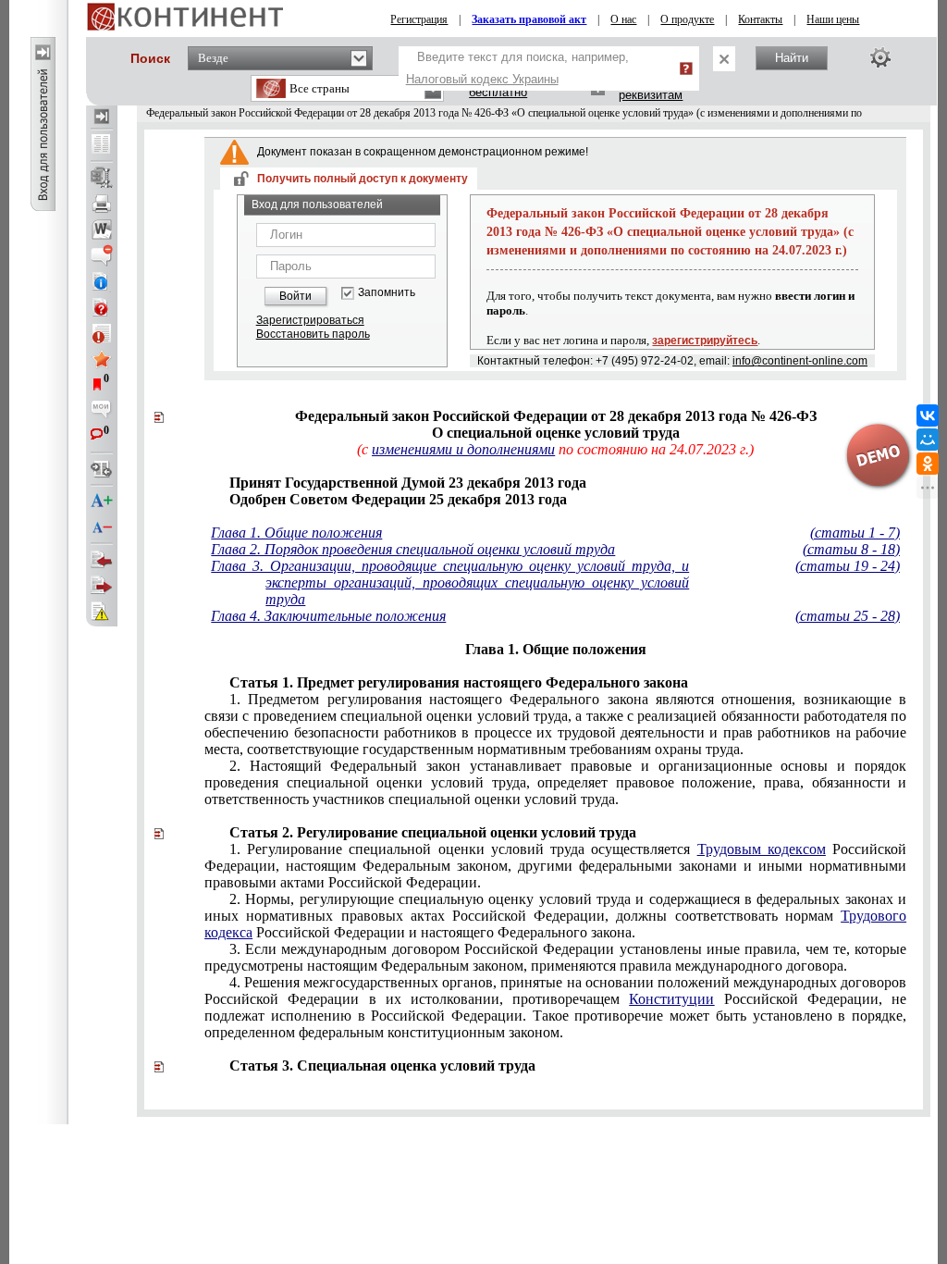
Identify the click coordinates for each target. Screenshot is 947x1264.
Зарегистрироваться (310, 320)
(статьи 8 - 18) (851, 549)
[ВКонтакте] (927, 415)
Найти (791, 58)
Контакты (760, 19)
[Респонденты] (102, 586)
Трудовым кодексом (761, 849)
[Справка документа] (102, 307)
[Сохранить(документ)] (102, 178)
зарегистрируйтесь (704, 340)
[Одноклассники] (927, 463)
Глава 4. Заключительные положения (328, 616)
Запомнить (386, 293)
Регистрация (419, 19)
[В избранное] (102, 359)
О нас (623, 19)
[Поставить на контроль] (102, 333)
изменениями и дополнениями (463, 449)
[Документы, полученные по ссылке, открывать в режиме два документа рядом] (102, 145)
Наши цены (832, 19)
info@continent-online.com (799, 360)
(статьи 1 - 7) (855, 532)
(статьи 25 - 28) (847, 616)
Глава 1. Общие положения (296, 532)
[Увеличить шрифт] (102, 501)
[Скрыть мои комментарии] (102, 411)
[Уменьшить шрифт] (102, 527)
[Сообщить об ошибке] (102, 612)
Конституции (671, 999)
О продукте (687, 19)
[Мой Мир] (927, 439)
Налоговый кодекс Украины (482, 79)
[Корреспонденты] (102, 560)
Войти (295, 296)
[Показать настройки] (880, 57)
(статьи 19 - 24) (847, 566)
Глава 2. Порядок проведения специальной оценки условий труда (413, 549)
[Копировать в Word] (102, 229)
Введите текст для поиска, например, (517, 68)
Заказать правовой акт (529, 19)
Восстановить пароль (313, 334)
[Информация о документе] (102, 281)
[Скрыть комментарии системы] (102, 255)
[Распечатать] (102, 203)
